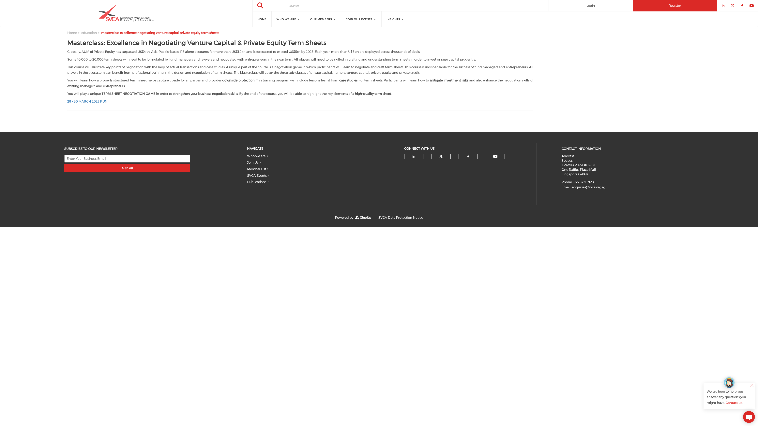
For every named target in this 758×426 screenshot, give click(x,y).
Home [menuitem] (262, 19)
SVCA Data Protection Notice (400, 218)
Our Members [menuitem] (321, 19)
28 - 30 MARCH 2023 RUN (87, 101)
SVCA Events (257, 176)
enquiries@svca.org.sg (588, 187)
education (89, 33)
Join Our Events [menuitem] (359, 19)
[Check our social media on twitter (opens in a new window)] (441, 156)
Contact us (734, 403)
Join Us (252, 162)
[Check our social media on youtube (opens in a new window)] (495, 156)
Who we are (256, 156)
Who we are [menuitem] (286, 19)
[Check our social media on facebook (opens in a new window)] (468, 156)
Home (72, 33)
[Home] (126, 13)
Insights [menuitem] (393, 19)
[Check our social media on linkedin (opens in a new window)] (414, 156)
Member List (256, 169)
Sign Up (127, 168)
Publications (256, 182)
